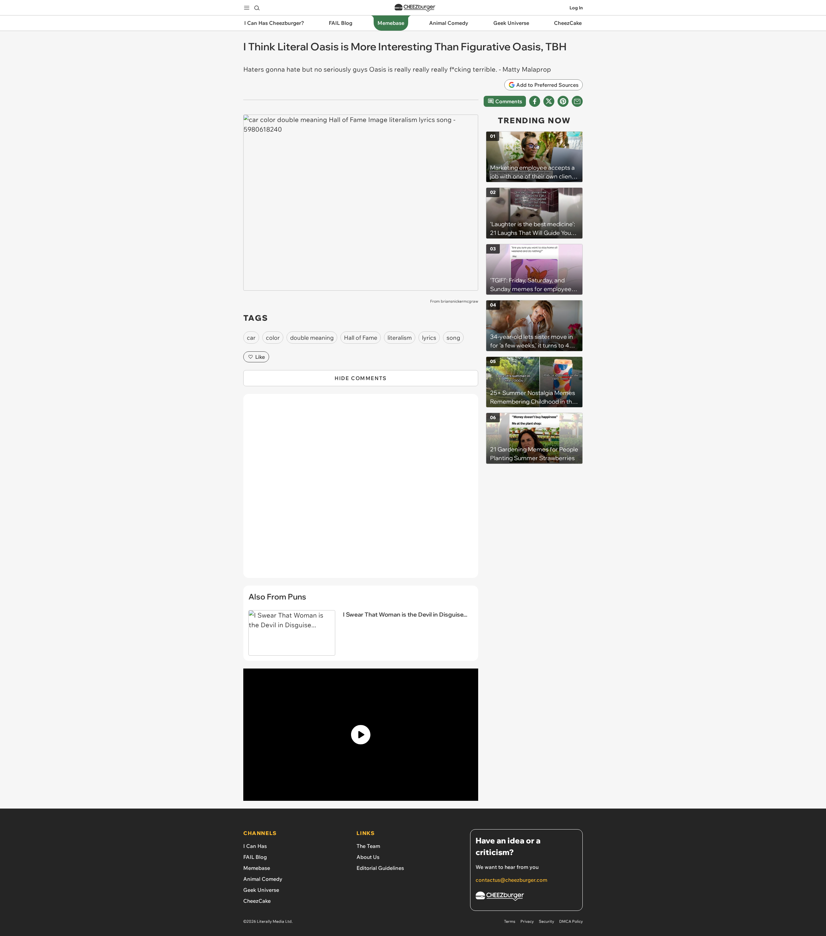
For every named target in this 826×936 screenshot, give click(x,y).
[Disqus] (360, 489)
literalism (400, 337)
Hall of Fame (360, 337)
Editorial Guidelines (380, 868)
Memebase (256, 868)
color (273, 337)
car (251, 337)
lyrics (429, 337)
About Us (368, 857)
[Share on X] (548, 101)
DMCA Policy (571, 921)
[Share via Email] (577, 101)
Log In (576, 8)
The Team (368, 846)
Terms (509, 921)
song (453, 337)
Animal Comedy (262, 879)
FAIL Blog (255, 857)
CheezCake (257, 901)
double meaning (312, 337)
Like (260, 357)
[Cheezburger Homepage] (415, 8)
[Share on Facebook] (534, 101)
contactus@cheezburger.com (511, 880)
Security (546, 921)
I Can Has (255, 846)
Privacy (527, 921)
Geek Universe (261, 890)
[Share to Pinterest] (563, 101)
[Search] (257, 7)
